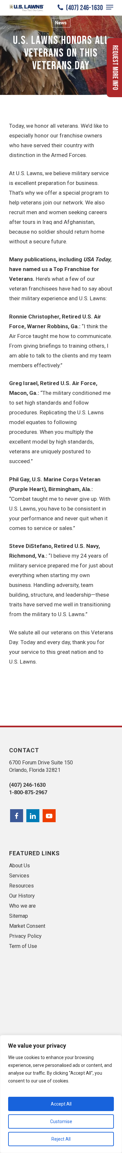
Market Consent (27, 926)
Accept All (61, 1104)
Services (19, 876)
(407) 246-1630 (84, 8)
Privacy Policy (25, 936)
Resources (21, 886)
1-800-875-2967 (28, 792)
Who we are (22, 906)
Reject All (61, 1139)
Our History (22, 896)
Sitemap (18, 916)
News (61, 22)
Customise (61, 1121)
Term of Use (23, 946)
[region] (61, 1094)
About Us (19, 865)
